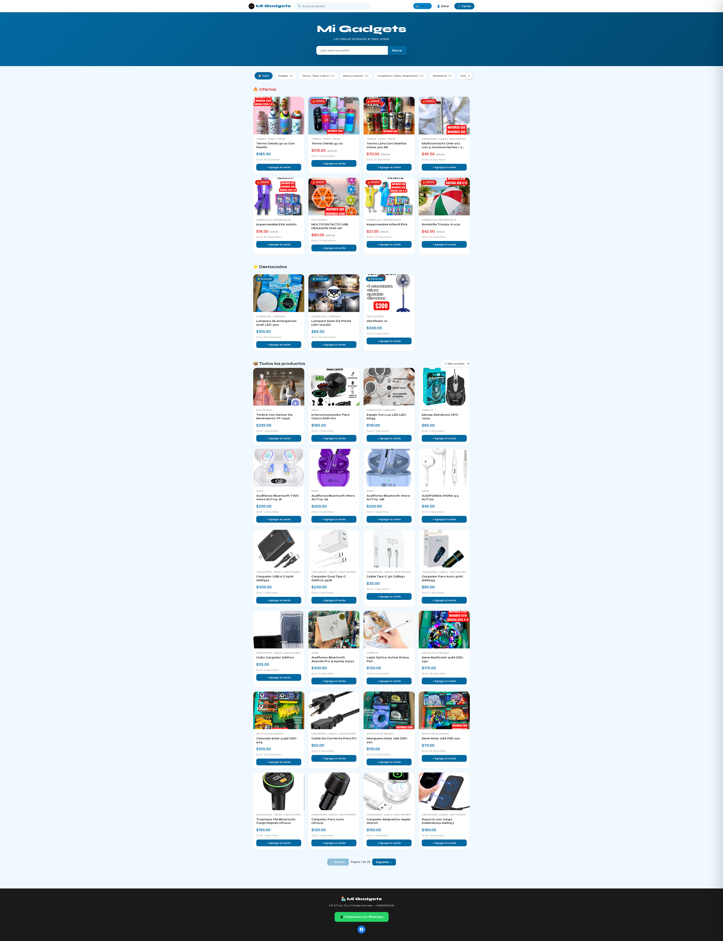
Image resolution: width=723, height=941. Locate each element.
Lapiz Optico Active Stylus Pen (388, 659)
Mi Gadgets (273, 6)
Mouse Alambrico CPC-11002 (440, 416)
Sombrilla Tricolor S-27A (441, 224)
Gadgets (285, 75)
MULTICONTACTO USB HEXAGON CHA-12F (329, 226)
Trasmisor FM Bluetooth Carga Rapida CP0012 (275, 821)
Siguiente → (384, 862)
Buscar (397, 50)
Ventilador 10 (377, 321)
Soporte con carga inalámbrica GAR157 (438, 821)
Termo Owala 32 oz (327, 143)
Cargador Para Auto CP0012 (327, 821)
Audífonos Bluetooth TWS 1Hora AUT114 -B (277, 497)
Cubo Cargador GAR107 (275, 657)
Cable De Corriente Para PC (333, 738)
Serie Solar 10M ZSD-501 (441, 738)
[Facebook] (361, 929)
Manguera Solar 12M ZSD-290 (387, 740)
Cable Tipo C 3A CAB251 (386, 576)
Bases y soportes (355, 75)
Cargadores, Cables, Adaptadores (400, 75)
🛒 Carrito (464, 6)
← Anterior (338, 862)
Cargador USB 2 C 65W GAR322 (275, 578)
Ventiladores (441, 75)
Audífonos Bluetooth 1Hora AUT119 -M (333, 497)
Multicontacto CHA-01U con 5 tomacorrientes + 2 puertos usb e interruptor (442, 145)
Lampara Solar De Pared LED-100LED (331, 322)
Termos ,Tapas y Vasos (318, 75)
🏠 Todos (263, 75)
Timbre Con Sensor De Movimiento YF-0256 (274, 416)
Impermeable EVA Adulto (276, 224)
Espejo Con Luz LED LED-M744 (387, 416)
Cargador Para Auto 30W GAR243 (442, 578)
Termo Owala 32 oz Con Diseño (275, 145)
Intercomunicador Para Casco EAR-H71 (330, 416)
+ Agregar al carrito (279, 167)
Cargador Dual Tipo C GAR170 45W (328, 578)
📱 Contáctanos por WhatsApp (361, 917)
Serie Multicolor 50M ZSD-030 (443, 659)
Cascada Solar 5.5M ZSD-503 (276, 740)
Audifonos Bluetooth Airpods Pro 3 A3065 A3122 (332, 659)
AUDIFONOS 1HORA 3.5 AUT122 (440, 497)
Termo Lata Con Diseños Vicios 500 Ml (386, 145)
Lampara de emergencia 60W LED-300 (276, 322)
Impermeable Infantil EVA (387, 224)
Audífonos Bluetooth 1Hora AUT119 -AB (388, 497)
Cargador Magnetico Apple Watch (388, 821)
